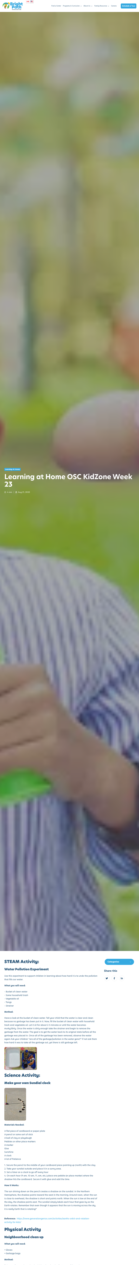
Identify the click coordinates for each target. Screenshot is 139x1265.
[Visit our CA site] (27, 1)
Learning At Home (12, 469)
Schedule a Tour (128, 6)
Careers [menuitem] (114, 6)
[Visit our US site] (31, 1)
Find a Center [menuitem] (56, 6)
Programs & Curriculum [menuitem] (71, 6)
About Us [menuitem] (87, 6)
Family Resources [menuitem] (100, 6)
